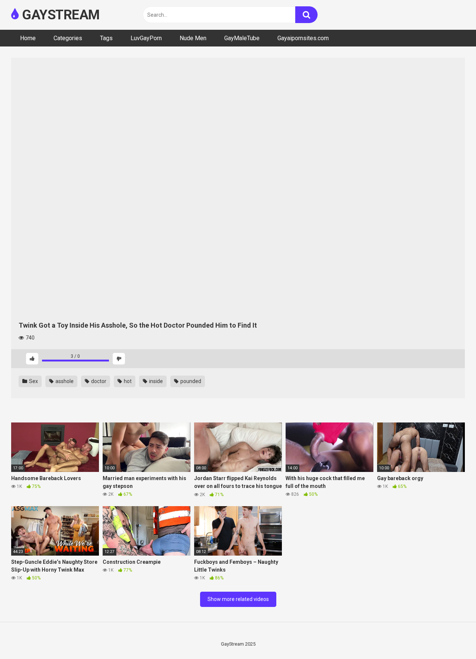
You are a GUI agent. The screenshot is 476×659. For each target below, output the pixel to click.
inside (155, 381)
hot (127, 381)
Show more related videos (238, 599)
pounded (190, 381)
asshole (64, 381)
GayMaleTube (242, 38)
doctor (98, 381)
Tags (106, 38)
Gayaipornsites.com (303, 38)
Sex (33, 381)
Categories (68, 38)
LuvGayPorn (146, 38)
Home (28, 38)
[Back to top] (451, 636)
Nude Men (193, 38)
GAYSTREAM (59, 15)
